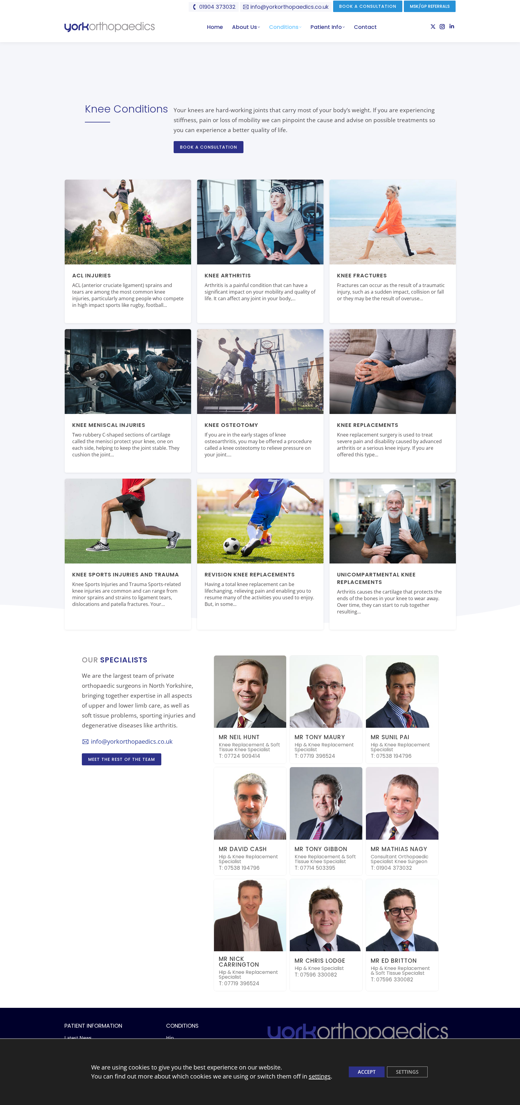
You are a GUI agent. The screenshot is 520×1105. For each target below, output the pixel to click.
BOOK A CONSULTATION (208, 147)
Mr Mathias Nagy (399, 849)
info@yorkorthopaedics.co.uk (289, 7)
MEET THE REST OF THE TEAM (121, 759)
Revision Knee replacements (250, 574)
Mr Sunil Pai (390, 737)
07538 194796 (394, 756)
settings (320, 1076)
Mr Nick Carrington (239, 962)
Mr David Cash (243, 849)
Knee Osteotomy (231, 425)
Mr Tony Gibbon (321, 849)
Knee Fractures (362, 275)
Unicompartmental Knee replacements (376, 578)
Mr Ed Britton (394, 961)
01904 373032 (217, 7)
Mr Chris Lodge (320, 961)
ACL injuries (91, 275)
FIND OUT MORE (88, 320)
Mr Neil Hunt (239, 737)
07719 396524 (317, 756)
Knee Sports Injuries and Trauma (125, 574)
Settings (407, 1072)
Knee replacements (367, 425)
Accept (367, 1072)
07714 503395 (317, 868)
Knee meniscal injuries (108, 425)
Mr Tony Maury (320, 737)
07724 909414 (242, 756)
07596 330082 (318, 974)
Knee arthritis (228, 275)
